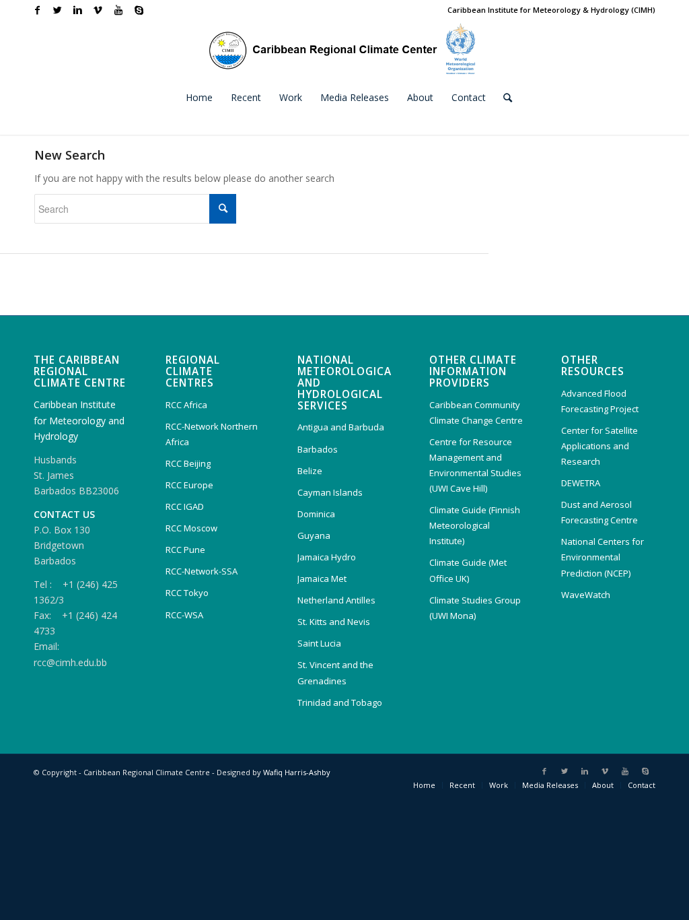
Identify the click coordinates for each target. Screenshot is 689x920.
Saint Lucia (319, 643)
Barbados (317, 449)
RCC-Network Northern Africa (212, 434)
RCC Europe (189, 485)
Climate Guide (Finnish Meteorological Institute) (474, 525)
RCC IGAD (185, 506)
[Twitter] (57, 10)
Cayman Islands (330, 492)
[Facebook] (37, 10)
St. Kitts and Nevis (333, 622)
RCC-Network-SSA (202, 571)
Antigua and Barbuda (340, 427)
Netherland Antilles (336, 600)
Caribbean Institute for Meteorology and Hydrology (79, 420)
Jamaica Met (322, 578)
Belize (309, 471)
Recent (462, 785)
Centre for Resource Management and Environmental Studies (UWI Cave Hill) (475, 465)
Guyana (313, 535)
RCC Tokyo (187, 593)
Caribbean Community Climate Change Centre (476, 412)
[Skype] (139, 10)
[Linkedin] (77, 10)
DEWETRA (580, 483)
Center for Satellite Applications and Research (599, 445)
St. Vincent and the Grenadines (335, 672)
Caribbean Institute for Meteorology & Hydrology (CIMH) (551, 10)
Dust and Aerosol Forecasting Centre (599, 512)
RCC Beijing (188, 463)
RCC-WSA (184, 615)
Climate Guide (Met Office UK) (468, 570)
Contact (641, 785)
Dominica (316, 514)
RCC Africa (186, 405)
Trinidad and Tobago (339, 702)
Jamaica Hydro (326, 557)
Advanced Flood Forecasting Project (600, 401)
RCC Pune (185, 550)
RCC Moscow (191, 528)
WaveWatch (585, 595)
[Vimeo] (98, 10)
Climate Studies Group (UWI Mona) (475, 608)
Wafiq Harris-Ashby (296, 772)
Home (424, 785)
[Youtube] (118, 10)
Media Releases (550, 785)
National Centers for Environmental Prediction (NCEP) (602, 557)
